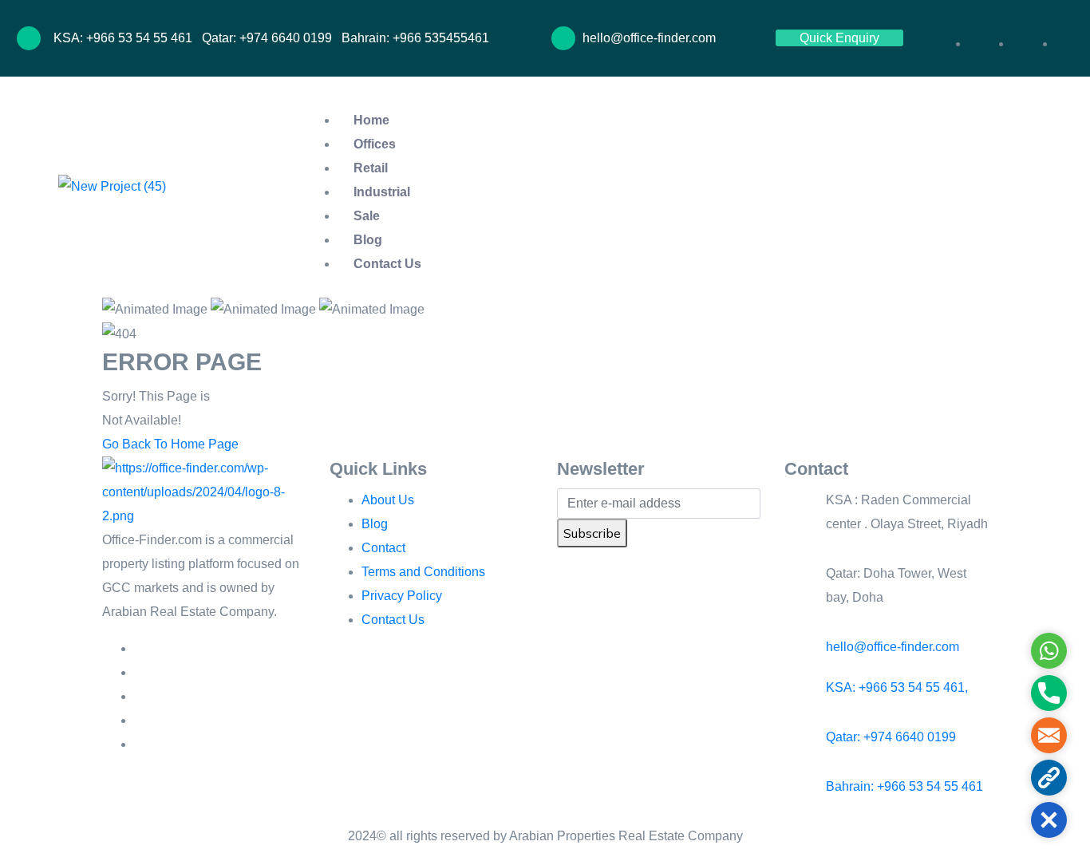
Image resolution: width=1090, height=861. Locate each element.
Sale (366, 216)
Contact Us (387, 264)
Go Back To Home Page (170, 444)
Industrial (381, 192)
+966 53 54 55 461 (140, 38)
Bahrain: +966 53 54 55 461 (904, 786)
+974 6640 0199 (285, 38)
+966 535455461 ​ (442, 38)
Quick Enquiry (839, 38)
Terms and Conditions (423, 572)
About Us (387, 500)
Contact (383, 548)
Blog (367, 240)
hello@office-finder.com (892, 647)
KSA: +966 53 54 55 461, (897, 687)
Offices (374, 144)
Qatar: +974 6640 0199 (891, 737)
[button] (959, 20)
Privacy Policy (401, 595)
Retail (370, 168)
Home (371, 120)
